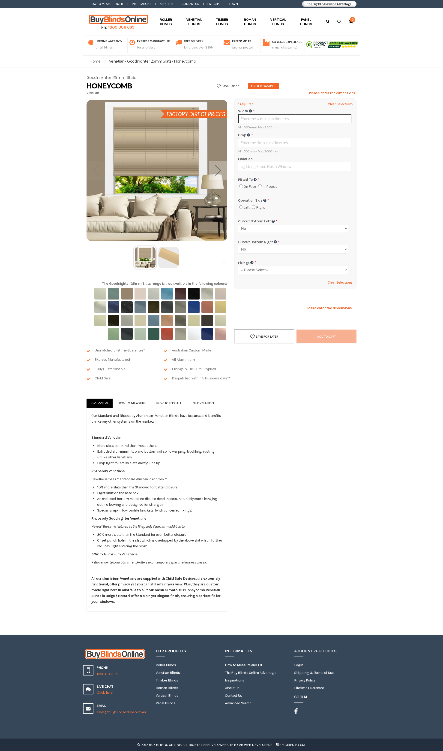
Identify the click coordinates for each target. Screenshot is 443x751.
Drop (242, 135)
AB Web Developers (255, 744)
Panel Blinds (165, 703)
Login (233, 4)
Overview (99, 403)
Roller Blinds (166, 665)
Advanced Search (238, 703)
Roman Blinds (167, 688)
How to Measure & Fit (106, 4)
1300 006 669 (121, 27)
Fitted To (245, 179)
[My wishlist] (339, 21)
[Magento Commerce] (118, 19)
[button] (218, 170)
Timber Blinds (167, 680)
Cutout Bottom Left (254, 221)
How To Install (169, 403)
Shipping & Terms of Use (314, 672)
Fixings (244, 262)
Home (95, 61)
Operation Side (250, 200)
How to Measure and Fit (243, 665)
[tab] (100, 403)
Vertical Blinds (167, 695)
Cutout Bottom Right (255, 242)
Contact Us (190, 4)
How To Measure (131, 403)
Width (243, 111)
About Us (167, 4)
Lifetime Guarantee (309, 688)
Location (245, 159)
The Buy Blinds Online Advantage (329, 4)
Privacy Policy (304, 680)
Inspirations (141, 4)
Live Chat (214, 4)
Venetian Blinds (168, 672)
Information (203, 403)
